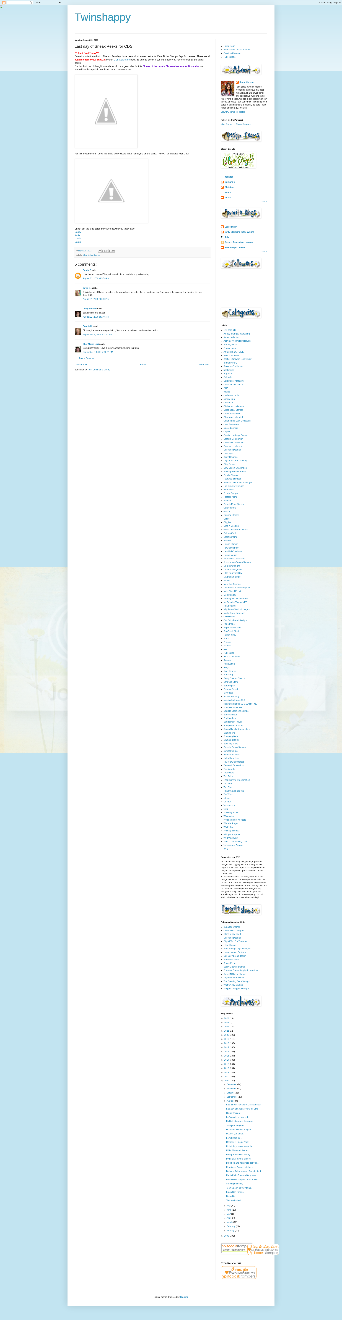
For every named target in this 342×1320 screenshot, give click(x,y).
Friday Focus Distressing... (239, 1154)
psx (225, 649)
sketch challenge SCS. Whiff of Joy (240, 704)
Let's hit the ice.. (234, 1138)
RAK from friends (232, 656)
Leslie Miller (231, 227)
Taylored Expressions (234, 765)
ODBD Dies (229, 616)
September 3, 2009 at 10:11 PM (98, 352)
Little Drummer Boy (233, 573)
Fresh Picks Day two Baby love (241, 1175)
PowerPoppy (230, 635)
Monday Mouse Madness (236, 598)
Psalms (227, 645)
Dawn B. (87, 288)
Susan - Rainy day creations (239, 242)
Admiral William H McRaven (237, 341)
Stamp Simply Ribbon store (237, 729)
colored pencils (231, 428)
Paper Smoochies (232, 627)
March (230, 1222)
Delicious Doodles (232, 450)
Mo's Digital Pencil (232, 591)
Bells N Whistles (231, 355)
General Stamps (231, 515)
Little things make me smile (239, 1146)
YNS (226, 849)
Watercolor (229, 816)
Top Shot (228, 787)
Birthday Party (230, 363)
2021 (227, 1031)
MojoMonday (230, 595)
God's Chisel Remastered (236, 529)
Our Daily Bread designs (235, 620)
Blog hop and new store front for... (242, 1163)
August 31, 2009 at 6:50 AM (96, 299)
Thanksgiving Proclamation (237, 780)
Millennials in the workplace (237, 587)
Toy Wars (228, 794)
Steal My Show (231, 743)
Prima (226, 638)
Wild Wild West (231, 838)
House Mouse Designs (235, 952)
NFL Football (230, 606)
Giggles (227, 522)
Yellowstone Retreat (233, 845)
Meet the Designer (232, 584)
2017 (227, 1047)
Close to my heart (232, 413)
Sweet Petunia (231, 751)
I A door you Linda (234, 1133)
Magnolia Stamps (232, 577)
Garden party (230, 508)
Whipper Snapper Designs (236, 988)
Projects (227, 642)
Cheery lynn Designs (234, 930)
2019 (227, 1039)
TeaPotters (229, 772)
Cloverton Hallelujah (233, 417)
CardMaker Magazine (234, 381)
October (231, 1093)
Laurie (78, 238)
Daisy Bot (230, 1196)
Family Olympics (231, 475)
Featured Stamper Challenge (238, 482)
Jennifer (229, 177)
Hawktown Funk (231, 548)
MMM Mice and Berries (237, 1150)
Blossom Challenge (233, 366)
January (231, 1230)
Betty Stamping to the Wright (239, 232)
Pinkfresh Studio (231, 959)
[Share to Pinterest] (113, 251)
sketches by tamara (233, 707)
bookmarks (229, 370)
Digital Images (230, 457)
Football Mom (230, 497)
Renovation (229, 664)
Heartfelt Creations (233, 551)
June (229, 1210)
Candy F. (87, 270)
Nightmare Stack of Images (237, 609)
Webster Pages (231, 823)
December (232, 1084)
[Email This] (100, 251)
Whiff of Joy (229, 827)
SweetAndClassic (232, 754)
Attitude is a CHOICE (234, 352)
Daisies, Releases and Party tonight (243, 1171)
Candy (78, 232)
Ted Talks (228, 776)
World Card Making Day (235, 841)
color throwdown (232, 424)
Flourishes (229, 489)
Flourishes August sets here (239, 1167)
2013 (227, 1064)
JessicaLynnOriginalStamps (237, 562)
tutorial (227, 798)
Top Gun (228, 783)
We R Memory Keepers (235, 820)
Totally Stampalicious (234, 791)
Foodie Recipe (231, 493)
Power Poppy (230, 963)
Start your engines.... (236, 1125)
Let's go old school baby (238, 1117)
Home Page (229, 46)
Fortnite (227, 500)
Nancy (228, 192)
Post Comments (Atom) (99, 369)
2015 (227, 1056)
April (229, 1218)
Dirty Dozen (229, 464)
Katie (77, 235)
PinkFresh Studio (232, 631)
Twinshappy (103, 17)
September (232, 1097)
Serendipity (229, 685)
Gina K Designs (231, 526)
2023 (227, 1022)
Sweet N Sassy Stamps (235, 974)
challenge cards (231, 395)
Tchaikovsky (229, 769)
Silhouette (228, 693)
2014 (227, 1060)
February (231, 1226)
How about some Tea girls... (239, 1129)
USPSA (227, 801)
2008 (227, 1236)
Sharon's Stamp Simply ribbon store (241, 970)
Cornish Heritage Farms (235, 435)
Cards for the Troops (233, 384)
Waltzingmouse (231, 812)
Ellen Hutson (230, 945)
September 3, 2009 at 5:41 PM (97, 334)
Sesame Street (231, 689)
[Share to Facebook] (110, 251)
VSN (226, 809)
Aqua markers (230, 348)
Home (143, 364)
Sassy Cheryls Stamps (234, 678)
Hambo (227, 540)
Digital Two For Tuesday (235, 460)
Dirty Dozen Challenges (235, 468)
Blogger (184, 1297)
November (232, 1088)
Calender (228, 377)
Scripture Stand (231, 682)
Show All (264, 201)
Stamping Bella (231, 736)
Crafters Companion (233, 439)
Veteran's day (230, 805)
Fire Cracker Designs (234, 486)
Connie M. (88, 326)
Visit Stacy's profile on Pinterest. (236, 124)
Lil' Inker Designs (232, 566)
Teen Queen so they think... (239, 1188)
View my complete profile (233, 112)
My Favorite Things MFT (235, 602)
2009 (227, 1080)
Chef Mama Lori (91, 344)
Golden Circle (230, 533)
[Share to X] (106, 251)
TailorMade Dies (231, 758)
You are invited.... (234, 1200)
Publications (229, 57)
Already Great (230, 344)
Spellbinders (230, 718)
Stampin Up (229, 733)
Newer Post (81, 364)
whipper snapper (232, 834)
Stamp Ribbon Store (233, 725)
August (230, 1101)
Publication (229, 653)
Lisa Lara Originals (233, 569)
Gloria (228, 197)
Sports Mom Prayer (233, 722)
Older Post (204, 364)
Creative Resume (232, 53)
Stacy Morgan (246, 82)
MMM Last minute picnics (238, 1159)
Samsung (228, 674)
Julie (227, 237)
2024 (227, 1018)
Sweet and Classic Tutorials (237, 49)
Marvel (227, 580)
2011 (227, 1072)
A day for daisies (231, 337)
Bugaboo (228, 373)
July (229, 1205)
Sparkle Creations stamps (236, 711)
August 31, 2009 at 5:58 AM (96, 278)
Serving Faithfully (234, 1183)
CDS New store (122, 59)
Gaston (227, 511)
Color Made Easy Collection (237, 421)
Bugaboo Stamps (232, 927)
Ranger (227, 660)
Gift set (227, 519)
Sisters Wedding (231, 696)
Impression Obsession (234, 558)
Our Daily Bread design (235, 956)
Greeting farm (230, 537)
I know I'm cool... (234, 1113)
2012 (227, 1068)
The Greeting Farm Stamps (237, 981)
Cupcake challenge (233, 446)
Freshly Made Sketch (234, 504)
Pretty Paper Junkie (235, 247)
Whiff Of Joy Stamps (233, 985)
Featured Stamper (232, 479)
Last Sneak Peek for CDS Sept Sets (243, 1104)
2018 (227, 1043)
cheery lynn (229, 399)
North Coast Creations (234, 613)
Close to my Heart (232, 934)
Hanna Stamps (231, 544)
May (229, 1214)
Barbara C (230, 182)
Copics (227, 431)
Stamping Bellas (231, 740)
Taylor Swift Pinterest (234, 762)
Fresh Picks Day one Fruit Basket (242, 1179)
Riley (226, 667)
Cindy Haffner (90, 308)
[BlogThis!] (103, 251)
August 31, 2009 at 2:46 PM (96, 317)
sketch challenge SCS (234, 700)
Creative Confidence (233, 442)
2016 (227, 1051)
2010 (227, 1076)
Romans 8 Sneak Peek (237, 1142)
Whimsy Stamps (231, 830)
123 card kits (230, 330)
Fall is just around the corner (240, 1121)
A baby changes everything (237, 334)
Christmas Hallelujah (234, 406)
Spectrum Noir (230, 714)
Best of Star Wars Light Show (238, 359)
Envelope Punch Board (235, 471)
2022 (227, 1026)
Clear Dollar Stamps (91, 255)
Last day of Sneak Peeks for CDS (242, 1109)
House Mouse (230, 555)
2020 (227, 1035)
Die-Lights (229, 453)
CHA (226, 388)
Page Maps (229, 624)
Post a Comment (87, 358)
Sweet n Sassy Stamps (235, 747)
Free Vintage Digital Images (237, 948)
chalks (227, 392)
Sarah (78, 242)
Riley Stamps (230, 671)
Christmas (228, 402)
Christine (229, 187)
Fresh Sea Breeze (235, 1192)
